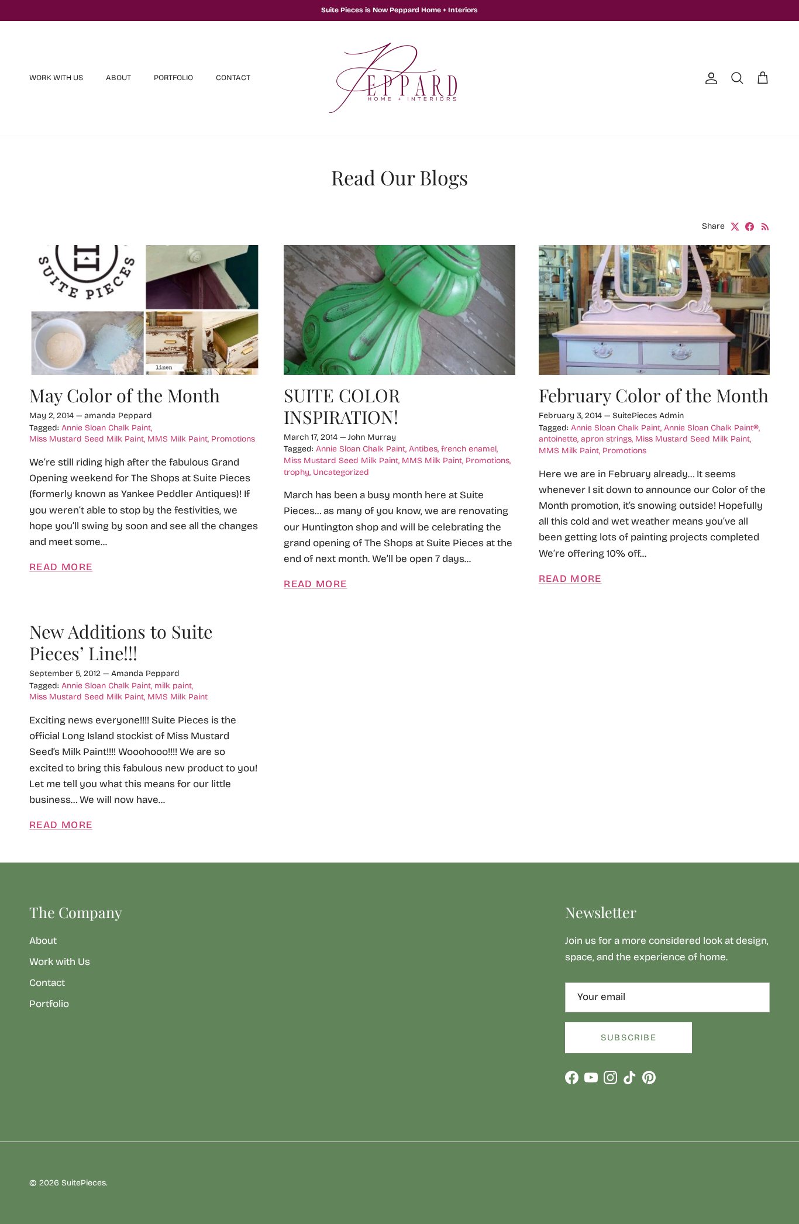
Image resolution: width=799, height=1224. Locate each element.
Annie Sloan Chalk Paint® (711, 428)
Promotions (233, 439)
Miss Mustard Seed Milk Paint (86, 439)
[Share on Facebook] (749, 226)
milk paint (173, 686)
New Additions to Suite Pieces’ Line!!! (120, 642)
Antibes (423, 449)
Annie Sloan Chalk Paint (106, 428)
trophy (296, 472)
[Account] (709, 78)
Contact (233, 77)
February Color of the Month (654, 395)
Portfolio (173, 77)
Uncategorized (341, 472)
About (118, 77)
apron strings (606, 439)
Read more (60, 567)
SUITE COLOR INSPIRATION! (342, 406)
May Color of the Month (124, 395)
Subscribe (628, 1037)
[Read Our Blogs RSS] (765, 226)
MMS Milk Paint (177, 439)
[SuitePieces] (399, 78)
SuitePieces (83, 1183)
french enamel (469, 449)
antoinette (558, 439)
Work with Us (56, 77)
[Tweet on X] (735, 226)
